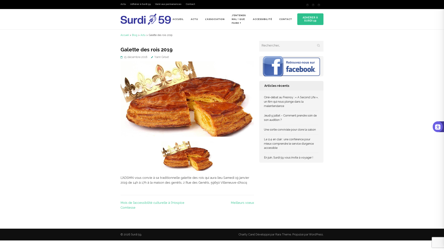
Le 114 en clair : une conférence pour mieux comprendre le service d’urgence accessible (289, 144)
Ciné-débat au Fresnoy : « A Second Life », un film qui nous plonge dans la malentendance (291, 102)
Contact (190, 4)
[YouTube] (319, 5)
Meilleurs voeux (242, 203)
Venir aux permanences (168, 4)
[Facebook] (307, 5)
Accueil (178, 19)
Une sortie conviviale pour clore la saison (290, 129)
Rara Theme (283, 234)
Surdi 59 (136, 234)
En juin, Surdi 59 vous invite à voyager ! (288, 157)
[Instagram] (313, 5)
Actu (123, 4)
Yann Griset (161, 57)
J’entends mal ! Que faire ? (239, 19)
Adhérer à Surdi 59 (140, 4)
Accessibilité (262, 19)
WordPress (316, 234)
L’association (215, 19)
